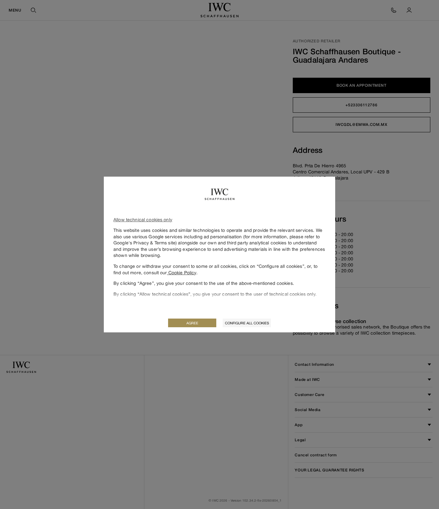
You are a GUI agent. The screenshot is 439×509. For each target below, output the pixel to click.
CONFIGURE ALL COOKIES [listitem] (247, 323)
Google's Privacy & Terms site (144, 242)
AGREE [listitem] (192, 323)
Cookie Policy (181, 272)
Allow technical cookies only (142, 219)
